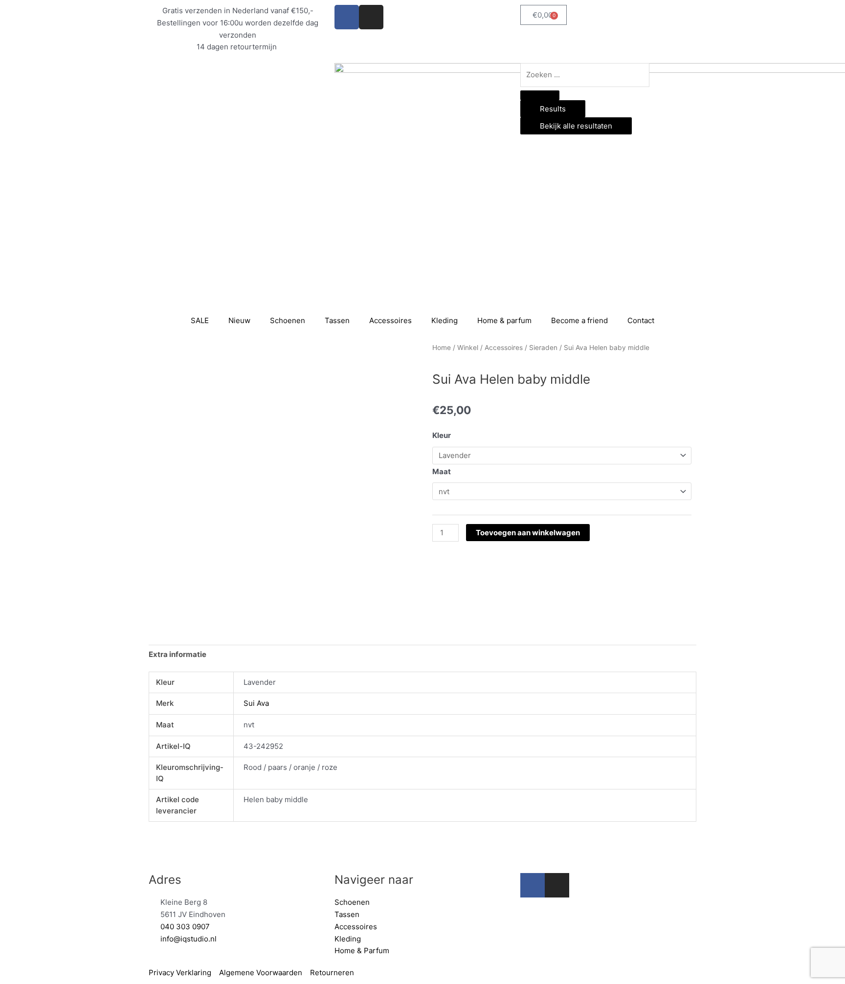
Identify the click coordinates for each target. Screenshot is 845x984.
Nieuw (239, 320)
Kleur (441, 435)
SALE (200, 320)
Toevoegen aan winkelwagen (528, 532)
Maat (441, 471)
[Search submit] (539, 95)
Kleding (444, 320)
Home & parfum (504, 320)
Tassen (337, 320)
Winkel (467, 347)
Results (553, 108)
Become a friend (579, 320)
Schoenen (287, 320)
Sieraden (543, 347)
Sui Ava (256, 703)
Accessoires (390, 320)
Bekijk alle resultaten (576, 126)
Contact (640, 320)
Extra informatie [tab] (177, 654)
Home (441, 347)
